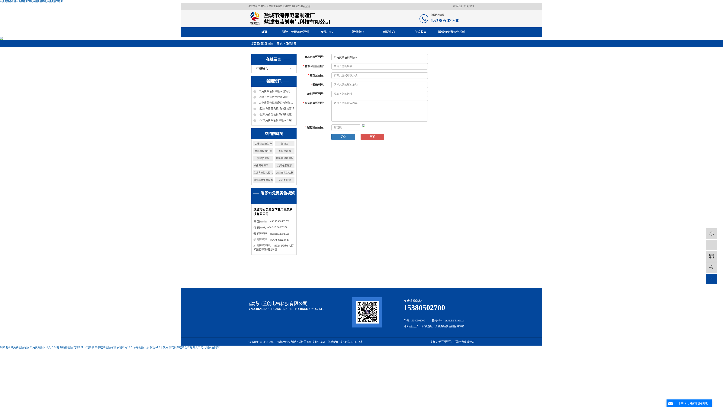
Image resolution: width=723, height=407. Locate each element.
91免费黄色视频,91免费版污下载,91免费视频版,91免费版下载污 (31, 1)
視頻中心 (358, 32)
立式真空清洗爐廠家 (263, 172)
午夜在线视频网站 (105, 347)
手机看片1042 (125, 347)
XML (471, 6)
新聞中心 (389, 32)
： (316, 94)
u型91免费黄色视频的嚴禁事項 (276, 108)
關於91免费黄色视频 (295, 32)
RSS (466, 6)
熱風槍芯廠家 (284, 165)
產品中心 (327, 32)
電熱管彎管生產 (263, 150)
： (317, 75)
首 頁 (280, 43)
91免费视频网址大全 (41, 347)
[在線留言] (711, 267)
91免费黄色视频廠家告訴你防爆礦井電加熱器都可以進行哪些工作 (276, 102)
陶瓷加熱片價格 (284, 158)
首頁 (264, 32)
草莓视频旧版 (141, 347)
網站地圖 (458, 6)
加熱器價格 (263, 158)
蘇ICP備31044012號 (351, 341)
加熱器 (284, 143)
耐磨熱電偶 (285, 150)
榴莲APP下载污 (159, 347)
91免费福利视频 (63, 347)
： (315, 57)
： (314, 103)
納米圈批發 (285, 179)
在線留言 (420, 32)
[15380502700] (711, 245)
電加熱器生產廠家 (263, 179)
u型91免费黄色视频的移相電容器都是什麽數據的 (276, 114)
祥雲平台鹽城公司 (463, 341)
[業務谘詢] (711, 233)
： (318, 84)
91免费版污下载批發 (263, 165)
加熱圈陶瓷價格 (284, 172)
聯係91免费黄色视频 (451, 32)
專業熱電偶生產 (263, 143)
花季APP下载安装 (83, 347)
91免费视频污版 (20, 347)
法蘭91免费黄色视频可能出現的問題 (276, 97)
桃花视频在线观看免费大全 (184, 347)
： (314, 66)
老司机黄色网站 (210, 347)
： (315, 127)
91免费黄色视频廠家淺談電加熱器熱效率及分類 (276, 91)
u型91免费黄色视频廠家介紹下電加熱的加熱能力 (276, 120)
